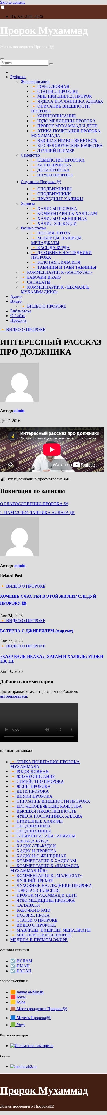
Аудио (16, 296)
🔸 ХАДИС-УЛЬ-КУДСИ (54, 223)
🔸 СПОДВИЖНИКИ (51, 194)
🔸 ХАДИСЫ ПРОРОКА (54, 208)
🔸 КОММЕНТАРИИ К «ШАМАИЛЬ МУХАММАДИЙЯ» (55, 289)
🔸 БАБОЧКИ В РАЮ (41, 277)
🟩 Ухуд (17, 1024)
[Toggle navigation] (2, 59)
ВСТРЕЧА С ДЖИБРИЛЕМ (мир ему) (36, 631)
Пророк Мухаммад (44, 30)
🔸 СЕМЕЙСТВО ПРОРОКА (58, 160)
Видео (16, 301)
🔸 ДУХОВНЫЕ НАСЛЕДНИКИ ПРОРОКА (51, 885)
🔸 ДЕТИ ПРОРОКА (50, 170)
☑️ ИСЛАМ (21, 961)
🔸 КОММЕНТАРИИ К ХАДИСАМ (64, 213)
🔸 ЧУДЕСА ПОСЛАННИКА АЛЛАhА (67, 101)
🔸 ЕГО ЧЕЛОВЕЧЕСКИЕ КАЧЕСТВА (67, 145)
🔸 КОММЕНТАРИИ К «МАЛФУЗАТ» (56, 272)
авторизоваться (13, 696)
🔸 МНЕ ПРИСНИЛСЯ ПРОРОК (61, 96)
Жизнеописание (35, 81)
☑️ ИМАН (20, 966)
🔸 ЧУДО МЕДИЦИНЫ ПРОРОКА (63, 121)
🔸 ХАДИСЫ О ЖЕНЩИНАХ (59, 218)
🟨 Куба (17, 1002)
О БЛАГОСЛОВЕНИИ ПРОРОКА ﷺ (34, 504)
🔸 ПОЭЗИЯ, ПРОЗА (50, 233)
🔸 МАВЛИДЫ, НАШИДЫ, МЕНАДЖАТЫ (56, 240)
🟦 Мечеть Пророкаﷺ (30, 1017)
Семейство (30, 155)
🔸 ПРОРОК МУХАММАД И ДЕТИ (64, 126)
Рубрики (18, 76)
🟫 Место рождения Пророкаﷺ (38, 1009)
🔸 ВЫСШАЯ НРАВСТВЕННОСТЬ (64, 140)
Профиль (18, 320)
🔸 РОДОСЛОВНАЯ (50, 86)
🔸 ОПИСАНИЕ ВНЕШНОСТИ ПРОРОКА (50, 801)
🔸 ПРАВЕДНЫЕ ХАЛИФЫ (57, 199)
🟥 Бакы (18, 997)
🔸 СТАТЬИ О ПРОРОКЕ (54, 91)
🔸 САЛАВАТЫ (35, 282)
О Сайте (17, 315)
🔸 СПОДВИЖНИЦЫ (51, 189)
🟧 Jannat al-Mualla (27, 992)
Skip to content (12, 2)
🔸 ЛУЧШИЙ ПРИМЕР (52, 150)
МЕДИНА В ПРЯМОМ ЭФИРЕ (39, 940)
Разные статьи (33, 228)
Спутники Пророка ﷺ (41, 182)
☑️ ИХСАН (20, 971)
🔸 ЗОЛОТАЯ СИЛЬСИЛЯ (56, 262)
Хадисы (28, 203)
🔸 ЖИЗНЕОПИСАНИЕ (53, 116)
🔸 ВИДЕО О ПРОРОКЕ (43, 306)
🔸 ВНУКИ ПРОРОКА (52, 175)
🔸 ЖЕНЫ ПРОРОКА (51, 165)
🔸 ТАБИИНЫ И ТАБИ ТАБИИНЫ (63, 267)
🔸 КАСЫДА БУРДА (50, 247)
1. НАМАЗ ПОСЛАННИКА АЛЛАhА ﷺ (37, 512)
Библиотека (20, 311)
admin (18, 410)
